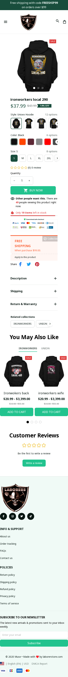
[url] (53, 657)
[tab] (34, 88)
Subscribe (34, 643)
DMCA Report (39, 663)
